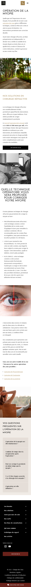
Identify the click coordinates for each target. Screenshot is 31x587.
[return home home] (3, 3)
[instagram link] (5, 546)
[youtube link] (9, 546)
